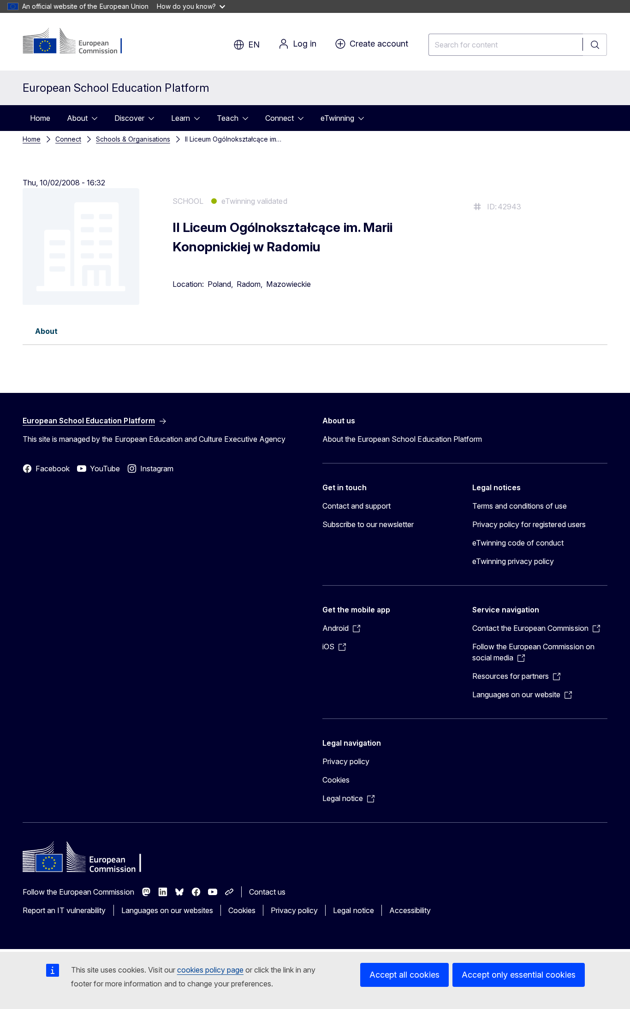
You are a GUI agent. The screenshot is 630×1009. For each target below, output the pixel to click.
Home (40, 118)
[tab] (46, 330)
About (77, 118)
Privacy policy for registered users (529, 524)
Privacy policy (345, 761)
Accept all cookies (404, 974)
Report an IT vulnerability (64, 910)
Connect (279, 118)
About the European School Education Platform (402, 439)
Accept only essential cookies (519, 974)
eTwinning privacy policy (513, 561)
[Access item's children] (97, 118)
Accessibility (410, 910)
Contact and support (356, 505)
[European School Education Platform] (79, 41)
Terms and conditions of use (519, 505)
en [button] (254, 44)
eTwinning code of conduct (518, 542)
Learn (180, 118)
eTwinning (337, 118)
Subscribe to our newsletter (368, 524)
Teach (227, 118)
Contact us (267, 891)
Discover (129, 118)
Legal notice (353, 910)
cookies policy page (210, 969)
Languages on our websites (167, 910)
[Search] (595, 45)
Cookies (336, 779)
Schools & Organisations (133, 139)
